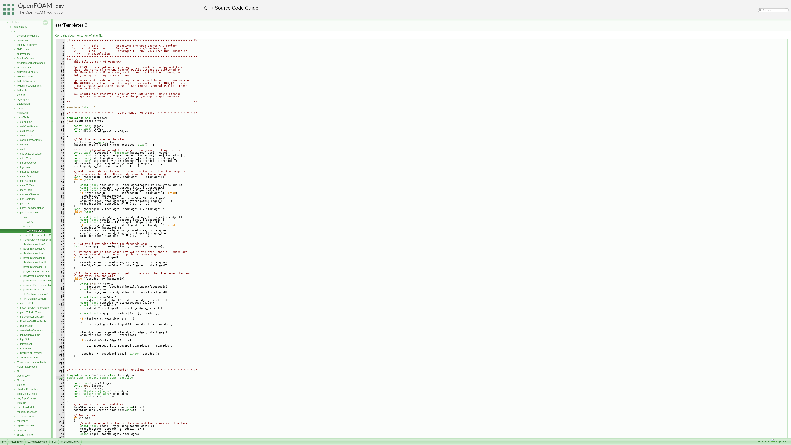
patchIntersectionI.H (34, 267)
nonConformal (28, 199)
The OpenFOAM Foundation (41, 12)
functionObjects (25, 58)
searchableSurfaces (31, 330)
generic (21, 94)
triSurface (25, 348)
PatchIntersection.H (34, 253)
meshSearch (27, 176)
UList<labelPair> (96, 393)
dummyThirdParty (27, 44)
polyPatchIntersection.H (36, 276)
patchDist (25, 203)
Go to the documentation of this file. (79, 35)
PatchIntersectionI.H (34, 262)
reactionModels (25, 416)
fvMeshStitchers (26, 81)
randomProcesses (27, 412)
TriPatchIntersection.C (35, 294)
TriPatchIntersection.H (35, 298)
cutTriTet (25, 149)
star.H (30, 226)
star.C (30, 221)
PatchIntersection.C (34, 244)
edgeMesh (26, 158)
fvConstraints (24, 67)
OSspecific (23, 380)
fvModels (22, 90)
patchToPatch (27, 303)
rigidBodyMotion (26, 425)
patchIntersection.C (34, 248)
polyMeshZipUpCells (32, 316)
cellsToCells (27, 135)
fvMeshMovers (25, 76)
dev (60, 6)
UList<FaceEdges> (96, 391)
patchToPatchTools (30, 312)
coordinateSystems (31, 140)
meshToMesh (27, 185)
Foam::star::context (82, 377)
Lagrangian (23, 103)
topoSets (25, 339)
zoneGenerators (29, 357)
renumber (22, 421)
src (15, 31)
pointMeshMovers (27, 393)
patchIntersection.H (34, 257)
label (87, 126)
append (103, 142)
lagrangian (23, 99)
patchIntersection (29, 212)
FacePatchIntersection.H (37, 239)
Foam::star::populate (116, 377)
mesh (20, 108)
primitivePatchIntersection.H (39, 285)
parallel (21, 384)
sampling (22, 430)
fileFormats (23, 49)
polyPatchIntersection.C (36, 271)
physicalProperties (27, 389)
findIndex (120, 152)
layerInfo (25, 167)
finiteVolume (24, 54)
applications (20, 26)
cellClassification (29, 126)
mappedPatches (29, 171)
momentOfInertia (29, 194)
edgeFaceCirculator (31, 153)
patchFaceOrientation (32, 208)
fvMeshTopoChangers (29, 85)
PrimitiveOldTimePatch (33, 321)
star (25, 217)
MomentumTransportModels (32, 362)
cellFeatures (27, 131)
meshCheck (23, 112)
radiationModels (26, 407)
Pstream (21, 403)
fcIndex (133, 353)
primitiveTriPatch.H (34, 289)
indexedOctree (28, 162)
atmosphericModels (28, 35)
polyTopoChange (26, 398)
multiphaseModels (27, 366)
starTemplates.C (36, 230)
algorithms (26, 122)
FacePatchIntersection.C (37, 235)
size (141, 144)
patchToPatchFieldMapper (35, 307)
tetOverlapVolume (30, 335)
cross (84, 434)
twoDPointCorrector (31, 353)
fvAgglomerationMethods (31, 63)
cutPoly (24, 144)
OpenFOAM (35, 6)
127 (60, 377)
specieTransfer (25, 434)
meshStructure (28, 180)
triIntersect (26, 344)
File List (14, 22)
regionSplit (26, 325)
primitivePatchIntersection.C (39, 280)
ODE (19, 371)
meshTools (23, 117)
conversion (23, 40)
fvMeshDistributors (27, 72)
